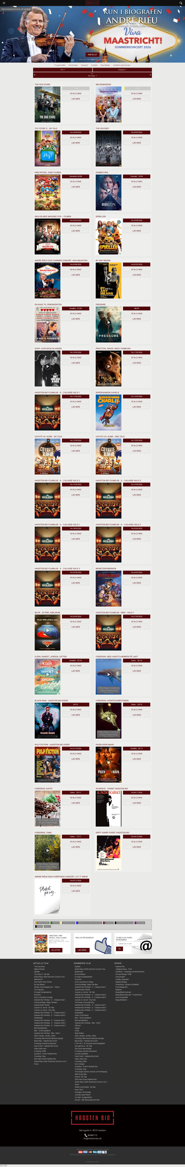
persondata (98, 1149)
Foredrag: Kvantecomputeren (45, 1043)
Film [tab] (62, 70)
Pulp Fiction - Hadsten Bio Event (46, 1046)
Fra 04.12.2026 (136, 837)
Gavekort (84, 65)
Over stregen (79, 1064)
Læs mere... (82, 950)
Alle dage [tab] (91, 75)
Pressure (37, 995)
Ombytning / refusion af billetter (127, 984)
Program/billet (60, 65)
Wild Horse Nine (81, 1074)
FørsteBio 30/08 (75, 176)
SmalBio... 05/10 (76, 661)
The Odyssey (39, 990)
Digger (77, 1028)
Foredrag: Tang (40, 1056)
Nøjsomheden (39, 969)
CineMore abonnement (121, 65)
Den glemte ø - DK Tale (83, 1046)
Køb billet (92, 55)
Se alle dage (75, 94)
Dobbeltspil (38, 1018)
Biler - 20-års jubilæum (42, 1031)
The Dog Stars (39, 967)
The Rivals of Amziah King (84, 1002)
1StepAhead (110, 1155)
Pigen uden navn (40, 1049)
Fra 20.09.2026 (136, 528)
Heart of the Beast (82, 1015)
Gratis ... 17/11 (75, 837)
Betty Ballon (79, 1033)
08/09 (136, 308)
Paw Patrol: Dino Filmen (43, 982)
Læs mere (75, 99)
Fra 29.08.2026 (75, 132)
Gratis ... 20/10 (136, 705)
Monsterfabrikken (40, 1028)
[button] (14, 55)
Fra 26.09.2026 (136, 572)
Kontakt (94, 65)
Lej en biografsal (122, 997)
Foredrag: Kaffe (40, 1051)
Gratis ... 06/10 (136, 661)
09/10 (75, 705)
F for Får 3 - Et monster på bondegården (90, 1043)
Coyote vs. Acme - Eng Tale (44, 1010)
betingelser (89, 1149)
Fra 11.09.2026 (136, 352)
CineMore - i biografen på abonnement (130, 972)
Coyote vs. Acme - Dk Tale (44, 1008)
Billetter (56, 950)
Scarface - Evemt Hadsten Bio (45, 1054)
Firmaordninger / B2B (123, 974)
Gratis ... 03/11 (75, 793)
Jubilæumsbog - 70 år (124, 969)
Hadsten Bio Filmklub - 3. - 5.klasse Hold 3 (49, 1023)
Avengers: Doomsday (83, 1092)
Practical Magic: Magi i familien (45, 1002)
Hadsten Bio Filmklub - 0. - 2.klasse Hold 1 (49, 1000)
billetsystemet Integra (95, 1155)
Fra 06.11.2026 (136, 793)
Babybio (119, 990)
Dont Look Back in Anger (43, 997)
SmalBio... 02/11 (137, 749)
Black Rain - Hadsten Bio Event (45, 1041)
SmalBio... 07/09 (76, 308)
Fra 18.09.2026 (75, 528)
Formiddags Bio (122, 987)
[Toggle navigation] (180, 3)
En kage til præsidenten (42, 992)
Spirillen (37, 972)
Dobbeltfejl (79, 1013)
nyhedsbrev (80, 1149)
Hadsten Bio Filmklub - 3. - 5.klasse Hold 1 (49, 1020)
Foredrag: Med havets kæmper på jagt (48, 1038)
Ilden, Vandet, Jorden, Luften (44, 1036)
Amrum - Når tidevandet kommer (87, 1100)
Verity (77, 1031)
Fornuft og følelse (81, 1054)
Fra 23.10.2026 (75, 749)
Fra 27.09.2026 (136, 616)
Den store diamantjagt (83, 1049)
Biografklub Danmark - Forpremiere (129, 995)
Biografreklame (121, 1000)
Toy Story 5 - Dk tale (41, 974)
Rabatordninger (121, 982)
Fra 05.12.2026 (75, 881)
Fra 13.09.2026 (136, 440)
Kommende (73, 65)
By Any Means (39, 984)
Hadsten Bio (92, 3)
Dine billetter (105, 65)
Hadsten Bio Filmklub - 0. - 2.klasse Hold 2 (49, 1013)
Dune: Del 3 (79, 1090)
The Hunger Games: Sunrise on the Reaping (91, 1072)
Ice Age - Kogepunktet (83, 1097)
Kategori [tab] (121, 70)
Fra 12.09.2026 (136, 396)
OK (119, 949)
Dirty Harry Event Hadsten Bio (45, 1059)
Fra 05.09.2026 (136, 132)
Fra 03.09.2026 (136, 264)
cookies (106, 1149)
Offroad (78, 1026)
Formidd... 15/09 (137, 176)
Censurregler (120, 977)
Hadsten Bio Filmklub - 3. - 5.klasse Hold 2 (49, 1015)
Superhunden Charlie (41, 1005)
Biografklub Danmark (123, 992)
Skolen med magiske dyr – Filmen (47, 987)
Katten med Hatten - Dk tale (85, 1087)
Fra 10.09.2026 (75, 352)
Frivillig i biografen (122, 979)
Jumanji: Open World (82, 1095)
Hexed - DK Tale (81, 1077)
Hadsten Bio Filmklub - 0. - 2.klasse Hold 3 (49, 1026)
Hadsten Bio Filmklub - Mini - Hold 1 (47, 1033)
